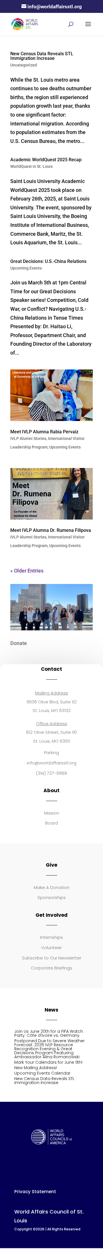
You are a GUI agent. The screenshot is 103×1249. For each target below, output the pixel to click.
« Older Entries (26, 571)
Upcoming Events (26, 268)
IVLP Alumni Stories (28, 438)
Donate (18, 643)
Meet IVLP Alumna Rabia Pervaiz (44, 431)
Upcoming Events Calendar (42, 1073)
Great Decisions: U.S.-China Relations (48, 261)
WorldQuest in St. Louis (31, 166)
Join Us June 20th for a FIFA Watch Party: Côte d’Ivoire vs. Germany (48, 1033)
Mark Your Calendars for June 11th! (48, 1062)
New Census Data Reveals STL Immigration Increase (41, 56)
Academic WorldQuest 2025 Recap (46, 159)
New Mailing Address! (35, 1068)
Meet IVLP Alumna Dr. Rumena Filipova (50, 530)
